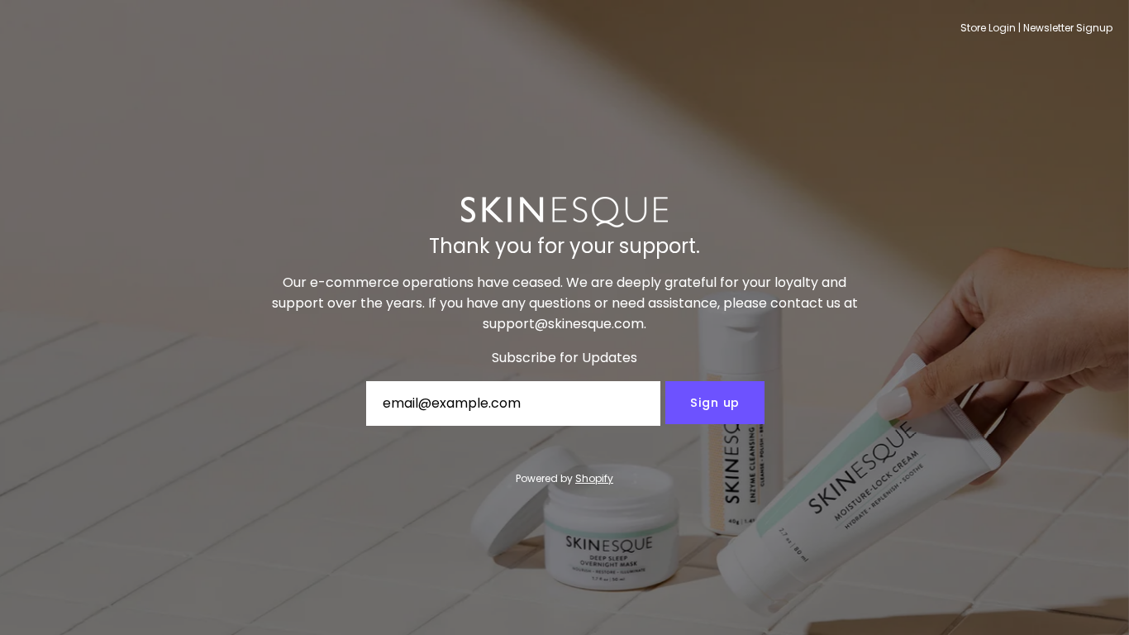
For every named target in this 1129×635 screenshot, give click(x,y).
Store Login (988, 28)
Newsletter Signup (1067, 28)
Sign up (715, 402)
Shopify (594, 478)
